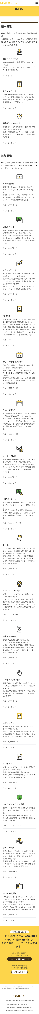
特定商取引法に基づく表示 (13, 1010)
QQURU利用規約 (27, 1007)
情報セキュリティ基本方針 (14, 1007)
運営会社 (30, 1010)
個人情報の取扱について (25, 1004)
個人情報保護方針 (12, 1004)
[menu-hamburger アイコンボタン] (36, 3)
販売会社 (24, 1010)
